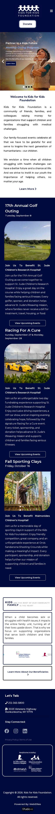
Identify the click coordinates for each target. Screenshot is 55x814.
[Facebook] (6, 731)
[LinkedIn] (24, 731)
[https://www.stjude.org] (45, 654)
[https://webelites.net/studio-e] (27, 809)
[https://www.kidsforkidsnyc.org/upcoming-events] (27, 61)
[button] (51, 11)
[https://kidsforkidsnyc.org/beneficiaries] (27, 761)
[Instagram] (15, 731)
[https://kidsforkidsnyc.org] (28, 11)
